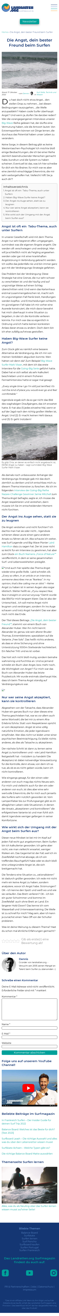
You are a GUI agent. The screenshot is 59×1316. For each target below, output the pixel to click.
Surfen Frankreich (29, 1250)
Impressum (29, 1289)
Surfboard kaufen (30, 1244)
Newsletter (29, 21)
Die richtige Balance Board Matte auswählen (27, 1153)
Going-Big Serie (30, 368)
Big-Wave (7, 123)
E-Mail (6, 1033)
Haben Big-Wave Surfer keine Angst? (25, 197)
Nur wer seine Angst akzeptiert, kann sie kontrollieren (27, 209)
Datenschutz (45, 1286)
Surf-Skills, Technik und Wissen (46, 93)
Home (5, 32)
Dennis (26, 93)
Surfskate (29, 1235)
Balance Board (29, 1232)
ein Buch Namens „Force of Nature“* (35, 554)
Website (6, 1043)
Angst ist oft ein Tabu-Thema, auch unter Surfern (27, 192)
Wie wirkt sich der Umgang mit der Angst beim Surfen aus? (27, 216)
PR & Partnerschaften (17, 1286)
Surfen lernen (29, 1238)
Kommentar (9, 996)
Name (6, 1024)
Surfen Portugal (29, 1247)
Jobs (33, 1286)
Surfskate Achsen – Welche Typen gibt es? (26, 1148)
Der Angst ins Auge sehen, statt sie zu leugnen (25, 202)
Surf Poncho (29, 1241)
